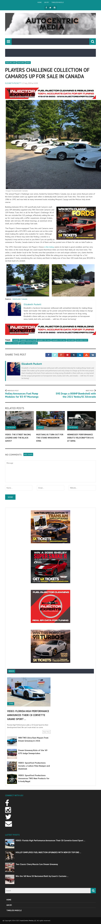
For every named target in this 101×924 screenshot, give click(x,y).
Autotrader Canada (19, 299)
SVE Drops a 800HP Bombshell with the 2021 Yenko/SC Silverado (76, 395)
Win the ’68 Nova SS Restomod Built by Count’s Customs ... (42, 876)
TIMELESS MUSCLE (57, 2)
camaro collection (28, 340)
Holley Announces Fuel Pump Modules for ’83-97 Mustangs (22, 395)
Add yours (28, 454)
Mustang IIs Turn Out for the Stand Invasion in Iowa (49, 437)
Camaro (16, 340)
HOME (39, 2)
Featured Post (81, 340)
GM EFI (46, 2)
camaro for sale (43, 340)
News (28, 63)
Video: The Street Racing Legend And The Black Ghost (18, 437)
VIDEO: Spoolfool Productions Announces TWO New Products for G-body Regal (33, 778)
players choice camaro (28, 343)
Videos (11, 671)
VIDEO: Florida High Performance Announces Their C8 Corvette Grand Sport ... (28, 715)
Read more (46, 732)
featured (70, 340)
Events (40, 427)
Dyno (11, 703)
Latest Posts (12, 834)
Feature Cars (11, 63)
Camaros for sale (59, 340)
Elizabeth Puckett (13, 83)
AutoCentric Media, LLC (28, 920)
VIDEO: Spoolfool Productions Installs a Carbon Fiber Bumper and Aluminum (34, 766)
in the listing (49, 247)
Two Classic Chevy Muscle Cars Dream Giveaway (37, 864)
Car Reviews (11, 427)
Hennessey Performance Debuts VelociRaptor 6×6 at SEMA (80, 437)
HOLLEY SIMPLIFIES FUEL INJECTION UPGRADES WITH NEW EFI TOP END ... (48, 852)
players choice (11, 343)
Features (20, 63)
